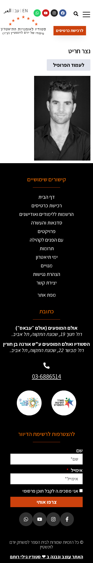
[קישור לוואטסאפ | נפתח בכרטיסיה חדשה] (37, 13)
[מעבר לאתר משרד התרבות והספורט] (64, 402)
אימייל (76, 470)
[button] (76, 13)
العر (7, 11)
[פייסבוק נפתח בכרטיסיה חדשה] (67, 519)
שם (79, 450)
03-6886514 (46, 376)
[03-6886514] (46, 365)
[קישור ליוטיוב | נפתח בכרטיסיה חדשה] (45, 13)
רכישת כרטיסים (47, 205)
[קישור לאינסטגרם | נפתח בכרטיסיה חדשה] (54, 13)
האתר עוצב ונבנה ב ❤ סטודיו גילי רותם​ (46, 557)
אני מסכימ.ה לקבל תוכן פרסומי (50, 491)
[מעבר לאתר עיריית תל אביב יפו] (29, 402)
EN (25, 11)
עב (16, 11)
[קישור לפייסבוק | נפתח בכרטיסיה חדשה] (62, 13)
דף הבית (46, 197)
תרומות (47, 248)
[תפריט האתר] (86, 14)
